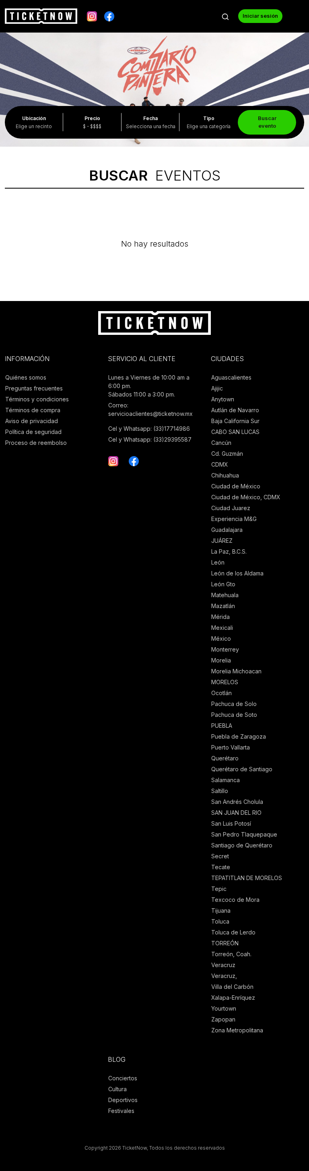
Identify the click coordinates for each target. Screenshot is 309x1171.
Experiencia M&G (234, 518)
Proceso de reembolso (36, 442)
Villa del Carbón (232, 986)
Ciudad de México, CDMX (245, 497)
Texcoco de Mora (235, 899)
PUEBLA (221, 725)
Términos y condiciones (37, 399)
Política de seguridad (33, 431)
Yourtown (223, 1008)
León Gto (223, 584)
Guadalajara (227, 529)
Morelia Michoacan (236, 671)
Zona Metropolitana (237, 1030)
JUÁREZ (222, 540)
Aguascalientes (231, 377)
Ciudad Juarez (230, 508)
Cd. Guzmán (227, 453)
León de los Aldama (237, 573)
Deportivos (123, 1099)
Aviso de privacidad (31, 420)
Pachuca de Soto (234, 714)
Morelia (221, 660)
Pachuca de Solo (234, 703)
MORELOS (224, 682)
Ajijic (217, 388)
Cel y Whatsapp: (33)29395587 (150, 439)
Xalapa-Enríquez (233, 997)
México (221, 638)
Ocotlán (221, 692)
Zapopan (223, 1019)
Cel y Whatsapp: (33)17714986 (149, 428)
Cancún (221, 442)
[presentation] (11, 75)
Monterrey (225, 649)
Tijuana (221, 910)
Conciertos (122, 1078)
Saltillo (219, 790)
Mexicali (222, 627)
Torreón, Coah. (231, 954)
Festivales (121, 1110)
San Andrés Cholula (237, 801)
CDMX (219, 464)
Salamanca (225, 780)
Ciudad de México (235, 486)
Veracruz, (224, 975)
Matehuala (225, 595)
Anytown (222, 399)
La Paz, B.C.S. (229, 551)
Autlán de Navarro (235, 410)
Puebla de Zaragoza (238, 736)
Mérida (220, 616)
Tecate (220, 867)
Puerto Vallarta (230, 747)
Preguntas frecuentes (34, 388)
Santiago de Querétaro (241, 845)
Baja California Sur (235, 420)
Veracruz (223, 964)
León (218, 562)
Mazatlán (223, 605)
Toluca (220, 921)
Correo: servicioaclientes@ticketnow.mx (150, 409)
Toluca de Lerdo (233, 932)
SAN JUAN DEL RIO (236, 812)
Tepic (219, 888)
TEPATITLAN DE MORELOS (246, 877)
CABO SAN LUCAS (235, 431)
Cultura (117, 1089)
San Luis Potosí (231, 823)
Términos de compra (32, 410)
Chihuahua (225, 475)
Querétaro (225, 758)
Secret (220, 856)
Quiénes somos (25, 377)
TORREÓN (225, 943)
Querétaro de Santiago (241, 769)
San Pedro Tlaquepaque (244, 834)
